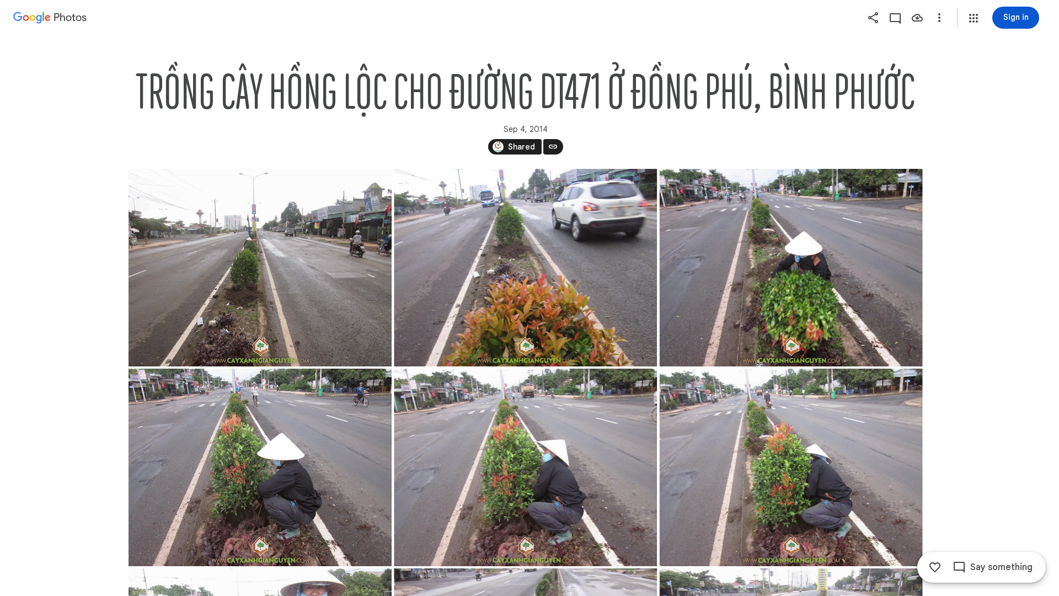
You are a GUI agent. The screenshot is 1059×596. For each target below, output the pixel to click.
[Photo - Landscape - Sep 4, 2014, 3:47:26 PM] (790, 467)
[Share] (873, 18)
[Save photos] (917, 18)
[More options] (939, 18)
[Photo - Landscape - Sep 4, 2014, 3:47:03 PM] (790, 267)
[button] (973, 18)
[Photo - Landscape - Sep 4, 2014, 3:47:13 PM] (260, 467)
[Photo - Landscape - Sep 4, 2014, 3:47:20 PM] (525, 467)
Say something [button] (1001, 567)
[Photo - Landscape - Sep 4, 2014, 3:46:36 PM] (260, 267)
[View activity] (895, 18)
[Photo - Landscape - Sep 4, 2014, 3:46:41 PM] (525, 267)
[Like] (935, 567)
